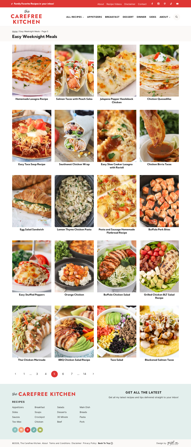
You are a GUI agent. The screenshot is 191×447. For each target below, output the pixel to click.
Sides (152, 16)
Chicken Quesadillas (159, 99)
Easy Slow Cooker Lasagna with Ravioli (117, 166)
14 (84, 374)
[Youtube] (177, 3)
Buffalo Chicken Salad (117, 294)
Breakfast (112, 16)
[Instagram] (158, 3)
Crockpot (40, 417)
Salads (60, 407)
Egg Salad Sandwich (32, 229)
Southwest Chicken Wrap (74, 164)
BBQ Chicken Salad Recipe (74, 359)
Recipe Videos (114, 4)
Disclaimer (129, 4)
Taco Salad (116, 359)
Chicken (39, 421)
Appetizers (94, 16)
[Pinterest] (165, 3)
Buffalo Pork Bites (159, 229)
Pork (82, 421)
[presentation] (31, 71)
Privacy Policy (90, 443)
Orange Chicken (74, 294)
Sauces (16, 417)
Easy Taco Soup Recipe (31, 164)
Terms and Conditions (59, 443)
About (100, 4)
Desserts (62, 412)
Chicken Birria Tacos (159, 164)
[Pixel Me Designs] (172, 443)
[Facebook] (152, 3)
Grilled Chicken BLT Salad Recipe (159, 296)
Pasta (83, 417)
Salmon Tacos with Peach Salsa (74, 99)
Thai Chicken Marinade (31, 359)
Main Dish (85, 407)
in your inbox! (34, 3)
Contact (142, 4)
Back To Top (104, 443)
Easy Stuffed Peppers (32, 294)
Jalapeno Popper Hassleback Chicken (116, 100)
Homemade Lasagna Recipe (32, 99)
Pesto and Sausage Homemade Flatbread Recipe (117, 231)
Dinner (141, 16)
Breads (83, 412)
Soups (38, 412)
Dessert (128, 16)
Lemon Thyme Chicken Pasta (74, 229)
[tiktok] (171, 3)
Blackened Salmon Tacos (159, 359)
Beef (59, 421)
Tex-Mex (16, 421)
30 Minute (62, 417)
